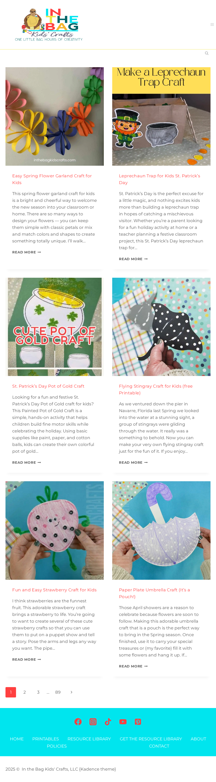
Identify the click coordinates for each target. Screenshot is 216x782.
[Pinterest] (138, 722)
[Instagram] (93, 722)
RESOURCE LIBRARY (89, 738)
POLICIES (57, 746)
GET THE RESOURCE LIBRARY (151, 738)
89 (58, 692)
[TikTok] (108, 722)
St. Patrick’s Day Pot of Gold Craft (48, 386)
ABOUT (198, 738)
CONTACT (159, 746)
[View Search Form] (207, 53)
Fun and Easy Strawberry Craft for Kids (54, 589)
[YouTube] (123, 722)
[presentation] (54, 116)
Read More (26, 252)
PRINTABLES (45, 738)
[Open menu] (212, 24)
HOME (17, 738)
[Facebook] (78, 722)
